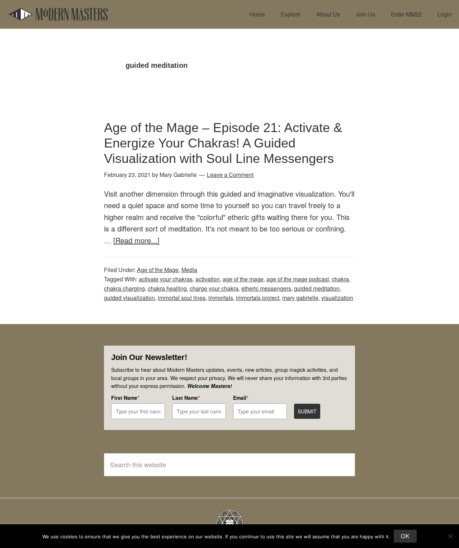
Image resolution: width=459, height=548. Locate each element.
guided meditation (317, 288)
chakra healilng (167, 288)
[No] (450, 536)
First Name (125, 397)
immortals (220, 298)
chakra (340, 279)
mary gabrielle (300, 298)
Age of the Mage (158, 270)
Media (189, 270)
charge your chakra (214, 288)
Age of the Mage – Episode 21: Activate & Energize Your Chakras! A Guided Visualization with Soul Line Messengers (223, 143)
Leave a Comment (230, 174)
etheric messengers (266, 288)
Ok (405, 536)
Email (240, 397)
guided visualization (129, 298)
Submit (307, 411)
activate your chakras (166, 279)
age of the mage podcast (297, 279)
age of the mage (243, 279)
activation (207, 279)
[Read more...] (136, 240)
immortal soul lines (181, 298)
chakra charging (124, 288)
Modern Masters (58, 14)
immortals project (257, 298)
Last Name (186, 397)
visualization (337, 298)
